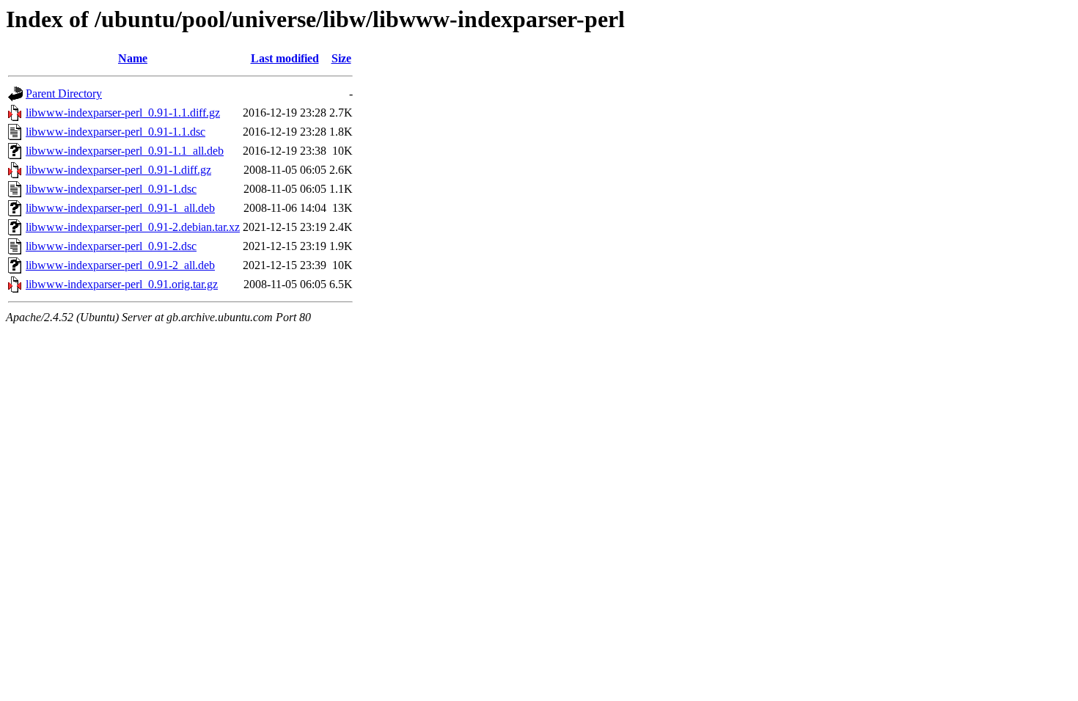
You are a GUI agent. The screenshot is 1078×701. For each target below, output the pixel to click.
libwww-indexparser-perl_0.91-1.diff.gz (118, 170)
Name (132, 58)
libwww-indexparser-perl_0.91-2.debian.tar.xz (133, 227)
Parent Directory (64, 93)
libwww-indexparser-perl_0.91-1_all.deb (120, 208)
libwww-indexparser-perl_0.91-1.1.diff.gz (123, 112)
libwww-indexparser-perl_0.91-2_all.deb (120, 265)
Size (341, 58)
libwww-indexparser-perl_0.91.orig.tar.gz (122, 284)
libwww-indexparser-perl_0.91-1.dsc (111, 189)
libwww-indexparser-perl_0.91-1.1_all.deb (125, 150)
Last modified (285, 58)
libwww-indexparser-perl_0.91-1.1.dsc (115, 131)
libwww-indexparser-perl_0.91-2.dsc (111, 246)
